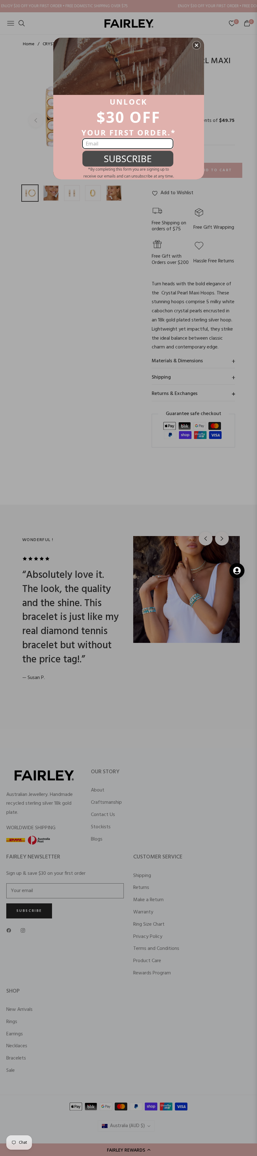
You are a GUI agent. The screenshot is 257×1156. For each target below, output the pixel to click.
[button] (196, 45)
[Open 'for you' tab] (236, 570)
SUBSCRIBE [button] (128, 158)
